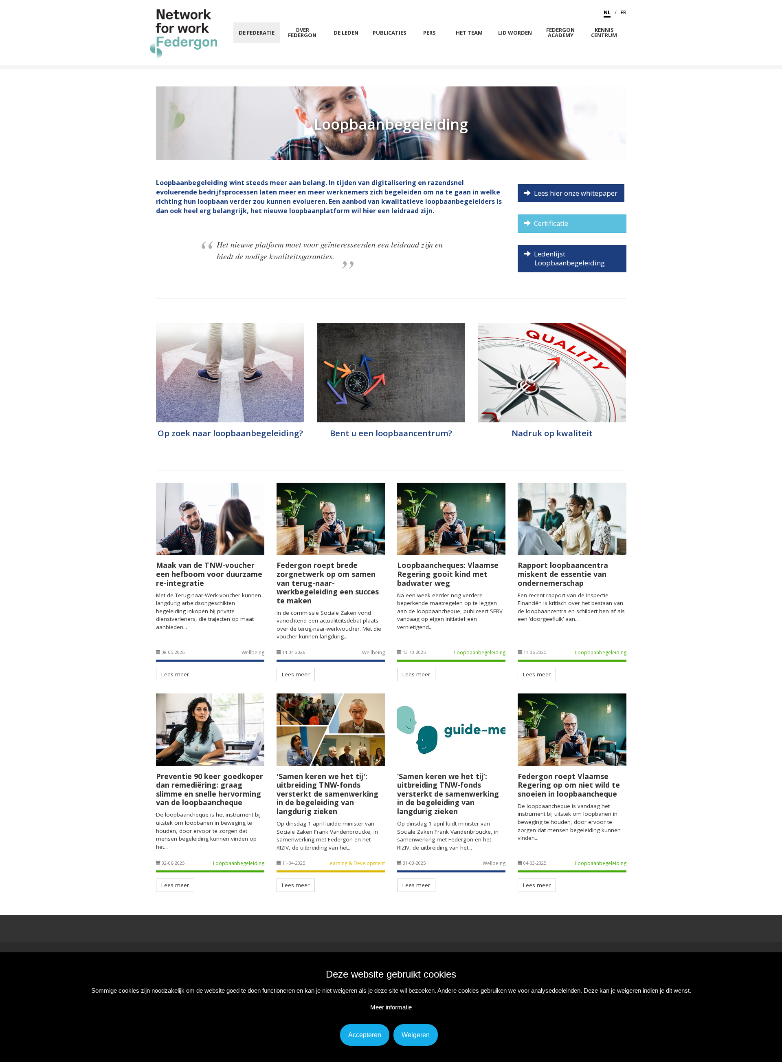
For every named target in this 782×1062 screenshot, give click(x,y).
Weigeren (416, 1034)
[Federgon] (183, 33)
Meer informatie (391, 1007)
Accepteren (364, 1034)
